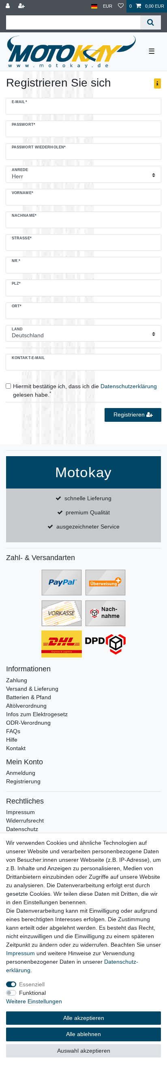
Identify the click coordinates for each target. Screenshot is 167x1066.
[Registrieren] (22, 6)
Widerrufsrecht (25, 820)
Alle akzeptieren (83, 1018)
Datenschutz (22, 829)
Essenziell (32, 984)
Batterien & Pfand (28, 697)
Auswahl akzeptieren (83, 1050)
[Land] (94, 6)
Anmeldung (20, 773)
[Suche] (150, 22)
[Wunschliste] (120, 6)
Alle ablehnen (83, 1034)
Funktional (32, 993)
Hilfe (11, 739)
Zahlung (16, 680)
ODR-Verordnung (28, 722)
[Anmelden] (8, 6)
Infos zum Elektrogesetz (37, 714)
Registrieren (129, 414)
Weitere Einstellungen (34, 1001)
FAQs (13, 731)
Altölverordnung (26, 705)
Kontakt (16, 748)
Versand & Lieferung (32, 688)
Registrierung (23, 781)
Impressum (20, 812)
